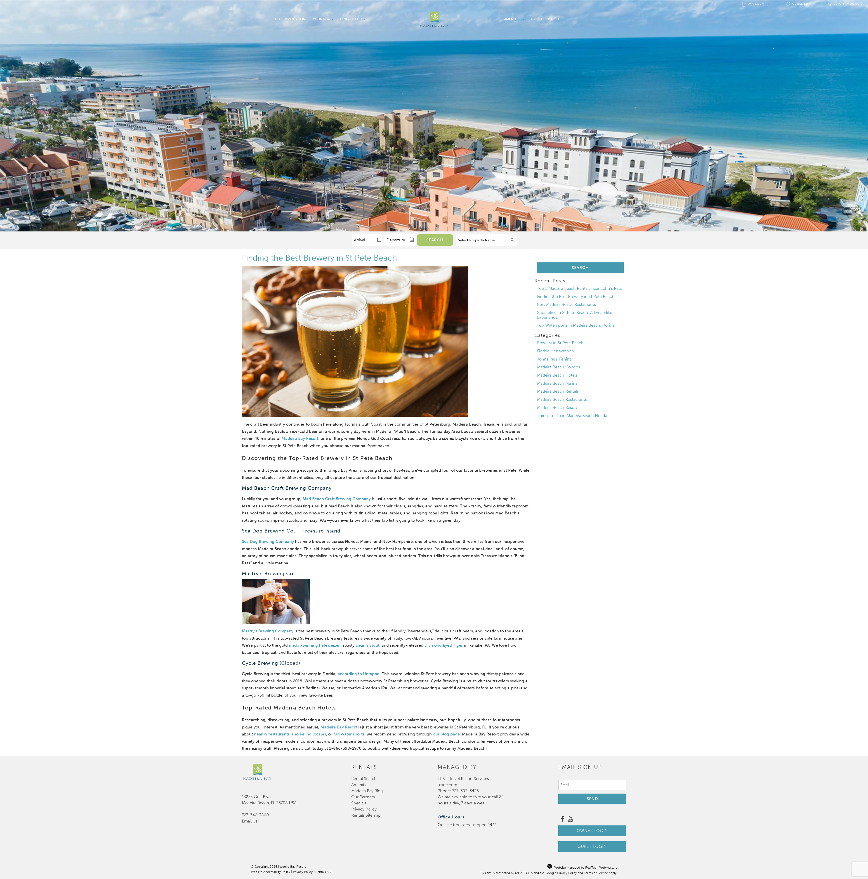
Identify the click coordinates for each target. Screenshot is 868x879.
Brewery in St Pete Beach (560, 342)
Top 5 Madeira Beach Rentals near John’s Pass (579, 288)
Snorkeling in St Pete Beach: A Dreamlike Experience (574, 315)
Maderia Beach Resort (557, 407)
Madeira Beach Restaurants (562, 399)
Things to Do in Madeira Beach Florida (572, 415)
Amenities (512, 19)
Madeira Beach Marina (557, 383)
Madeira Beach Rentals (558, 391)
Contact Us (551, 19)
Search (434, 240)
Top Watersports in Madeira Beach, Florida (575, 325)
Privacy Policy (364, 809)
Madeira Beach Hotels (557, 375)
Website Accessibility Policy (270, 872)
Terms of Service (596, 873)
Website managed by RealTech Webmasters (585, 868)
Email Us (249, 821)
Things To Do (350, 19)
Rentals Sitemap (366, 815)
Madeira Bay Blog (367, 790)
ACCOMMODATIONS (291, 19)
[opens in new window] (562, 819)
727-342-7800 (255, 815)
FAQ (532, 19)
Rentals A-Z (323, 872)
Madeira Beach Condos (558, 367)
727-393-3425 (465, 790)
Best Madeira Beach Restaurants (566, 304)
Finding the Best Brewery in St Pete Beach (575, 296)
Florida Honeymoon (555, 351)
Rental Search (364, 778)
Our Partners (363, 796)
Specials (358, 803)
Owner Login (592, 830)
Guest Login (592, 846)
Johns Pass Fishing (554, 359)
